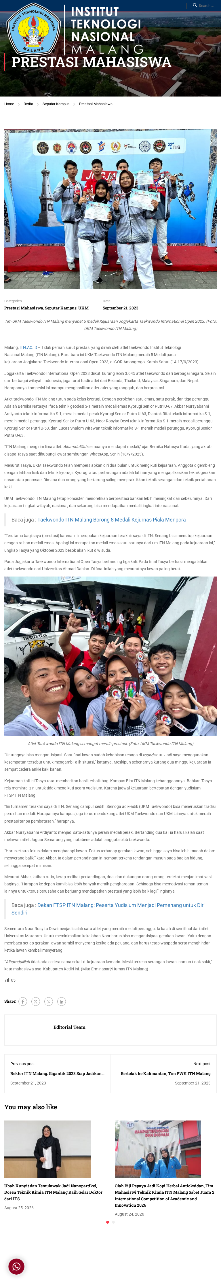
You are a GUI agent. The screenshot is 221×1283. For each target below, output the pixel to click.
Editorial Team (69, 1027)
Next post (202, 1063)
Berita (28, 104)
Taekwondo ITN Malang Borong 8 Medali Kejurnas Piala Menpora (111, 520)
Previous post (22, 1063)
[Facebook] (22, 1001)
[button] (107, 1222)
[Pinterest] (48, 1001)
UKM (83, 308)
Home (9, 104)
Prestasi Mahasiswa (96, 104)
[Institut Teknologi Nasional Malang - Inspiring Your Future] (74, 31)
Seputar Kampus (56, 104)
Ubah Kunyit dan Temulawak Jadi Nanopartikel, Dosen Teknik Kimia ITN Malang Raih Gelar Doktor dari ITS (53, 1192)
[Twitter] (35, 1001)
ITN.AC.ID (28, 347)
